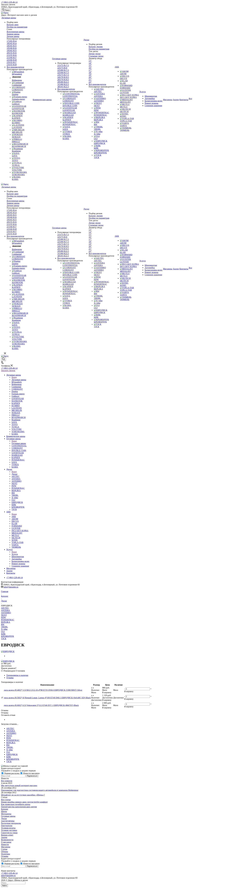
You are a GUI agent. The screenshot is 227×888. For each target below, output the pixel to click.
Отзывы (4, 856)
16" (90, 68)
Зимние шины (13, 34)
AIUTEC (5, 608)
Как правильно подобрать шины (15, 804)
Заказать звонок (8, 370)
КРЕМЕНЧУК (7, 636)
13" (90, 61)
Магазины (5, 847)
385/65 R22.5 (63, 87)
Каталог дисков (96, 46)
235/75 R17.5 (63, 75)
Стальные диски (96, 56)
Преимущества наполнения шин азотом (19, 807)
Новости (5, 844)
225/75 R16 (62, 68)
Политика (5, 854)
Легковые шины (19, 380)
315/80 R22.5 (63, 84)
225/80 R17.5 (63, 70)
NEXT (4, 615)
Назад (14, 377)
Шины (4, 811)
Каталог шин (12, 24)
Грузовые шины (19, 443)
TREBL (4, 627)
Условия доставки (9, 830)
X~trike (4, 629)
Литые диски (94, 54)
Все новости (6, 781)
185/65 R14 (12, 43)
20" (90, 77)
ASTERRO (6, 613)
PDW (3, 617)
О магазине (6, 842)
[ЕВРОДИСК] (7, 651)
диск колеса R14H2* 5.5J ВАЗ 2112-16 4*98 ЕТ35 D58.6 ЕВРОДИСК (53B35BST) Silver (43, 690)
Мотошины (6, 814)
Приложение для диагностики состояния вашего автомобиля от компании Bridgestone (39, 790)
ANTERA (5, 610)
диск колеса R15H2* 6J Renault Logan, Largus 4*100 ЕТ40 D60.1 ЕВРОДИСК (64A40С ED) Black (47, 698)
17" (90, 70)
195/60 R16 (12, 48)
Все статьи (6, 800)
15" (90, 65)
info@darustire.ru (11, 587)
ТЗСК (3, 638)
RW (2, 624)
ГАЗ (3, 631)
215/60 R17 (12, 57)
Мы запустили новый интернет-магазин (19, 785)
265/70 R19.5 (63, 79)
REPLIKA (5, 622)
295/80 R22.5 (63, 82)
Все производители (15, 67)
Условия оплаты (8, 828)
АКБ (14, 516)
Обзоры (4, 851)
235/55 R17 (12, 62)
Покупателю (6, 825)
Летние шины (13, 36)
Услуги (15, 554)
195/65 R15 (12, 50)
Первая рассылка (12, 773)
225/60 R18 (12, 60)
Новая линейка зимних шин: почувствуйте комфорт (24, 802)
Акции (4, 837)
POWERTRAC (7, 620)
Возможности (7, 840)
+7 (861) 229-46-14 (9, 2)
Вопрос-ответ (7, 835)
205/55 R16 (12, 53)
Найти (4, 886)
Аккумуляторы (7, 821)
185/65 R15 (12, 46)
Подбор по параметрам (17, 27)
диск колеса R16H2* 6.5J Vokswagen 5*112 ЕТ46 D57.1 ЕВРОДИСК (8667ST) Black (41, 705)
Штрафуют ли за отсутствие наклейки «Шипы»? (23, 795)
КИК (3, 634)
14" (90, 63)
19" (90, 75)
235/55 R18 (12, 65)
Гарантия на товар (9, 833)
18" (90, 72)
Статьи (4, 849)
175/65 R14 (12, 41)
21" (90, 79)
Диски (14, 474)
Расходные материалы (11, 823)
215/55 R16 (12, 55)
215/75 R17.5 (63, 65)
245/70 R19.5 (63, 77)
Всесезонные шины (15, 32)
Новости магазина (31, 773)
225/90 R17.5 (63, 72)
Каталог (4, 809)
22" (90, 82)
